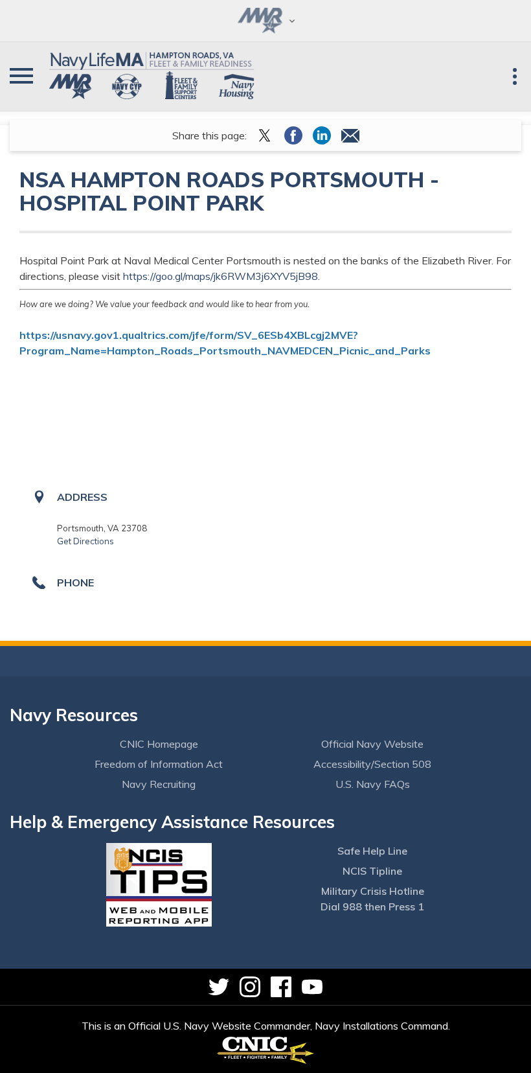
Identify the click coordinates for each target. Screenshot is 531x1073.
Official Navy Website (372, 743)
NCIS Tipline (372, 870)
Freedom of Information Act (159, 763)
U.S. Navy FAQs (372, 784)
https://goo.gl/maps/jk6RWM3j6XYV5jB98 (220, 276)
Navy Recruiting (159, 784)
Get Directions (85, 541)
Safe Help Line (372, 850)
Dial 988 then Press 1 (372, 906)
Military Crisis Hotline (372, 890)
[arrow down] (265, 20)
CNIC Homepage (159, 743)
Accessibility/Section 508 (372, 763)
